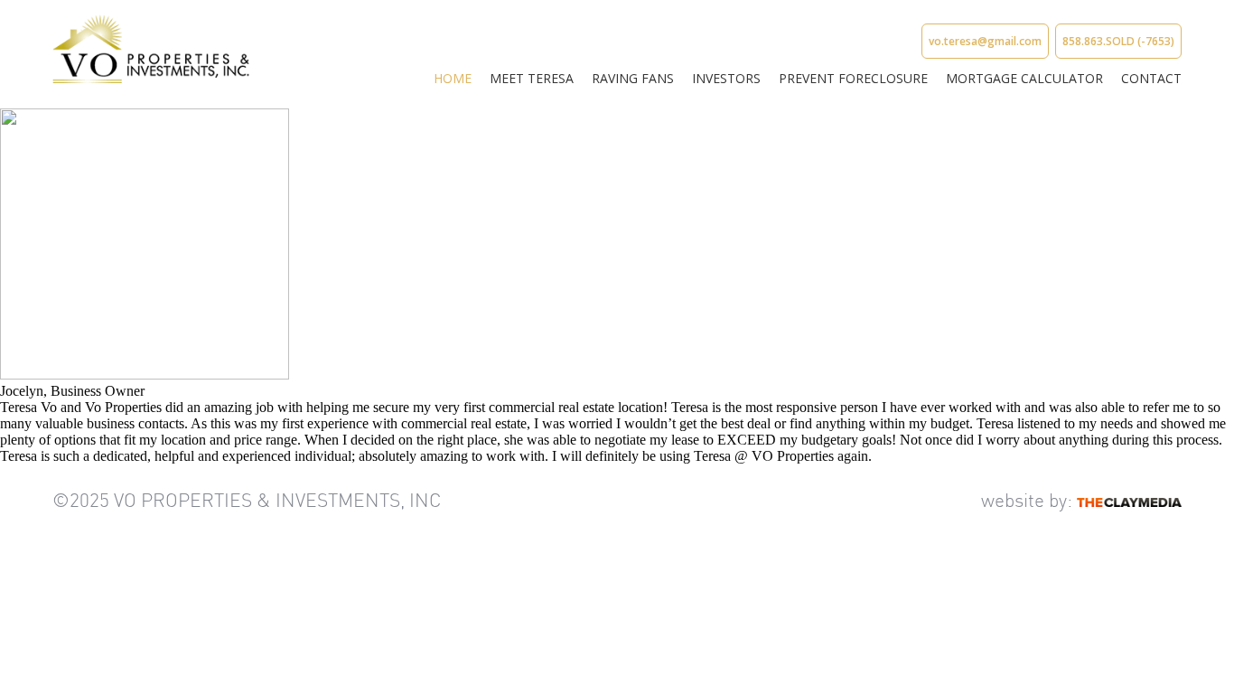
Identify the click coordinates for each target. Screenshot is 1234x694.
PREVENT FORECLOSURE (853, 78)
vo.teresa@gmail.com (985, 41)
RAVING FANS (633, 78)
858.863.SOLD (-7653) (1118, 41)
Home (453, 78)
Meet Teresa (532, 78)
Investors (726, 78)
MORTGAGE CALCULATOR (1024, 78)
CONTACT (1151, 78)
